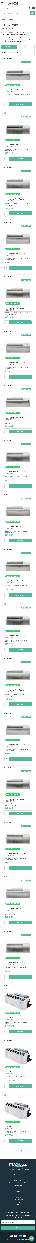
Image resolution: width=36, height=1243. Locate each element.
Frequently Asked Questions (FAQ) (18, 1182)
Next (26, 1150)
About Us (18, 1195)
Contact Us (18, 1197)
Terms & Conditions (18, 1199)
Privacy (18, 1202)
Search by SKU (18, 1180)
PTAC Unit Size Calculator (18, 1185)
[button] (9, 47)
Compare (27, 47)
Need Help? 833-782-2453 (9, 8)
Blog (18, 1204)
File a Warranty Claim (18, 1178)
